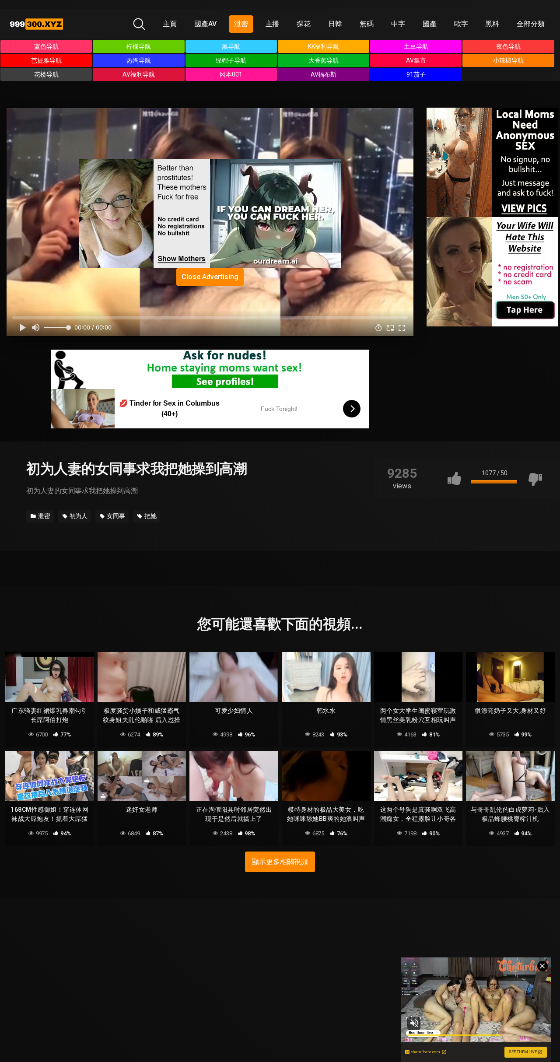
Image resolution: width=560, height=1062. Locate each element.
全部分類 (531, 24)
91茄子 (416, 74)
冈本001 (231, 74)
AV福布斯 (324, 74)
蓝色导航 (46, 46)
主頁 (170, 24)
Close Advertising (210, 277)
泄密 (241, 24)
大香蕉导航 (323, 60)
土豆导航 (416, 46)
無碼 (367, 24)
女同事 (115, 515)
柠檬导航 (138, 46)
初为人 (78, 515)
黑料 (492, 24)
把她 (150, 515)
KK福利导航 (324, 46)
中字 (398, 24)
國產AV (205, 24)
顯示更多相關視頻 (280, 862)
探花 (304, 24)
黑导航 (231, 46)
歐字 (461, 24)
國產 (430, 24)
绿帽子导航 (231, 60)
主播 (273, 24)
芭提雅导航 (46, 60)
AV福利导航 (138, 74)
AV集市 (416, 60)
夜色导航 (508, 46)
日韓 (335, 24)
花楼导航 (46, 74)
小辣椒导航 (508, 60)
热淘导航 (138, 60)
